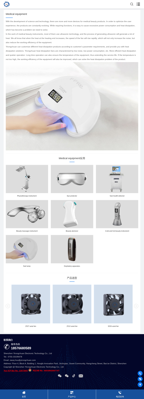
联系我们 (8, 340)
